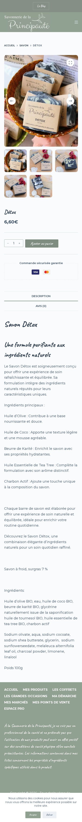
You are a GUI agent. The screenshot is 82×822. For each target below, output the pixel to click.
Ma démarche (64, 696)
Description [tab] (41, 296)
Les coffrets (64, 689)
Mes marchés (16, 702)
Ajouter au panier (42, 243)
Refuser (49, 814)
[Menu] (76, 22)
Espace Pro (14, 708)
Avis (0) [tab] (41, 306)
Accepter (33, 814)
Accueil (11, 689)
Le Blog (41, 6)
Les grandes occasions (25, 696)
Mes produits (35, 689)
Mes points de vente (51, 702)
